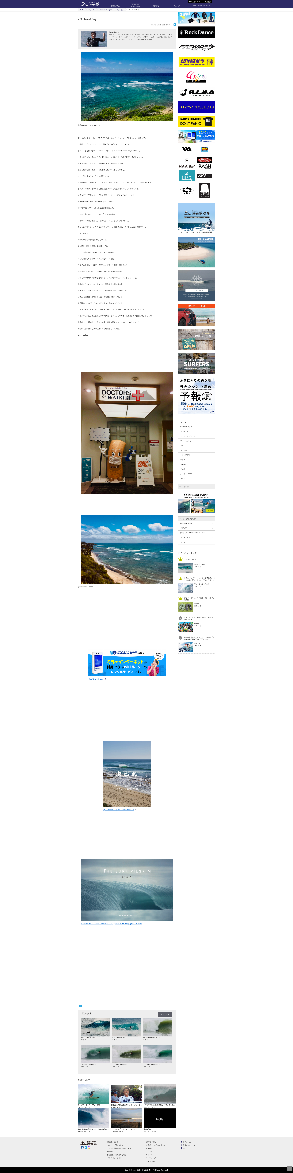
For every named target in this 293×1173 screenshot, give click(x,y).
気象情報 (149, 1148)
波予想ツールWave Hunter (155, 1145)
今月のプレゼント (189, 1145)
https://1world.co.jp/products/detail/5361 (118, 809)
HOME (81, 10)
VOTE (185, 1148)
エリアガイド (151, 1151)
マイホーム (187, 1142)
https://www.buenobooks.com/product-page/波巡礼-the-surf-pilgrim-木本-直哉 (111, 923)
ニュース (91, 10)
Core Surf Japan (106, 10)
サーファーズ (151, 1158)
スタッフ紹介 (151, 1161)
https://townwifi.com (95, 679)
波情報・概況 (151, 1142)
